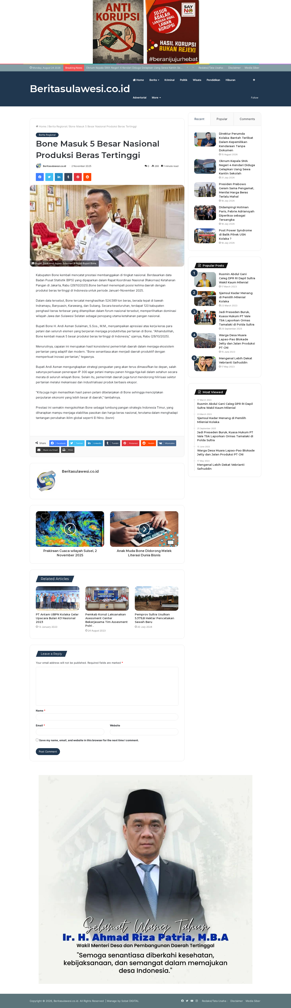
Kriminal (169, 79)
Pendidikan (213, 79)
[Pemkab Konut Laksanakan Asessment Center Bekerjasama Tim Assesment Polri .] (107, 598)
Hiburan (230, 79)
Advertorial (139, 97)
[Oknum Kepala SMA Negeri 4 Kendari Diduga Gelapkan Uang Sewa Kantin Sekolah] (205, 166)
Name (40, 710)
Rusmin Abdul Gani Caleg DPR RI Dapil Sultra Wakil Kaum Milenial (237, 278)
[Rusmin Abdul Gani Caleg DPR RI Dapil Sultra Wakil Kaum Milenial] (205, 279)
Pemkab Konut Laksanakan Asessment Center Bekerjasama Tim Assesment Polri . (106, 620)
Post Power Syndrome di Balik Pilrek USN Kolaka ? (235, 234)
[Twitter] (49, 177)
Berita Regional (57, 126)
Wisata (197, 79)
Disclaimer (234, 67)
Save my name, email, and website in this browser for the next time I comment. (89, 740)
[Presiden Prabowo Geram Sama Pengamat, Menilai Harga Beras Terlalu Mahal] (205, 189)
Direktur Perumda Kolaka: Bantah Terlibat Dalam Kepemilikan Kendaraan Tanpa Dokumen (236, 142)
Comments (247, 119)
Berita (153, 79)
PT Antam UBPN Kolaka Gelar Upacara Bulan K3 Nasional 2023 (57, 618)
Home (140, 79)
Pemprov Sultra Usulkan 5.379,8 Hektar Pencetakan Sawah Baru (154, 618)
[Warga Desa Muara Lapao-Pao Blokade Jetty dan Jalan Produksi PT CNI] (205, 340)
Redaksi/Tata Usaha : (211, 67)
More (155, 97)
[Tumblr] (68, 177)
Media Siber (252, 67)
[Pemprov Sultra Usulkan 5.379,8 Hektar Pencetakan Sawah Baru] (156, 598)
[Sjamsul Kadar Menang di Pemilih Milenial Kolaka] (205, 298)
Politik (183, 79)
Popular (222, 119)
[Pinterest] (78, 177)
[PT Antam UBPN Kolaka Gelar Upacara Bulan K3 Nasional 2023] (57, 598)
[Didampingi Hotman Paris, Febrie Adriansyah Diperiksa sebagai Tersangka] (205, 212)
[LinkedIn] (59, 177)
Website (115, 725)
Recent (199, 119)
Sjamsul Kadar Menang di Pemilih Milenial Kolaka (236, 297)
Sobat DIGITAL (130, 1000)
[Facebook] (40, 177)
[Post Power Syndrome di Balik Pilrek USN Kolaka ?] (205, 235)
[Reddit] (87, 177)
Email (40, 725)
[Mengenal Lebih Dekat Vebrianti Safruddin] (205, 363)
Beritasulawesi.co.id (54, 166)
